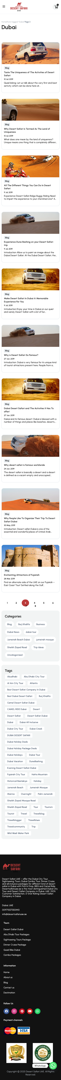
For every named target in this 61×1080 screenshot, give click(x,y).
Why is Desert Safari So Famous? (21, 355)
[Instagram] (14, 1011)
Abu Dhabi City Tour (34, 676)
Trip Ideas (38, 647)
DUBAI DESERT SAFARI (18, 735)
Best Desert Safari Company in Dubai (26, 689)
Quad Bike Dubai (12, 950)
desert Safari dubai (37, 715)
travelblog (38, 813)
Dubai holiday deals (17, 741)
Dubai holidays (15, 755)
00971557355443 (10, 909)
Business (40, 624)
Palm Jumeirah (45, 794)
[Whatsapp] (37, 1011)
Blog (7, 68)
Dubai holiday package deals (22, 748)
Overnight (26, 794)
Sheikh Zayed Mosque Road (21, 800)
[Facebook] (6, 1011)
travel (24, 813)
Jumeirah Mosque (39, 787)
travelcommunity (16, 826)
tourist (10, 813)
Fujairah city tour (16, 774)
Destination (9, 992)
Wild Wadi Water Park (18, 833)
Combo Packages (12, 955)
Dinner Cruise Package (15, 944)
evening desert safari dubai (21, 768)
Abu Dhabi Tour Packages (16, 934)
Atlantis (34, 683)
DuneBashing (36, 761)
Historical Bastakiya (17, 781)
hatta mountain (40, 774)
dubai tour (31, 632)
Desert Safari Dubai (13, 929)
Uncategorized (15, 655)
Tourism (49, 807)
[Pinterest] (22, 1011)
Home (4, 22)
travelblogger (14, 820)
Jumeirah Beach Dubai (18, 639)
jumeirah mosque (45, 639)
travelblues (34, 820)
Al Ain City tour (15, 683)
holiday (37, 781)
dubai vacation (15, 761)
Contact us (9, 987)
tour (35, 807)
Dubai (10, 722)
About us (8, 977)
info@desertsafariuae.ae (14, 914)
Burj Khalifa (24, 624)
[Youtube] (30, 1011)
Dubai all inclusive (29, 722)
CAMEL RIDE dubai (17, 709)
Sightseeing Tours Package (17, 939)
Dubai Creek (36, 728)
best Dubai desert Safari (19, 696)
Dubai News (13, 632)
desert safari (14, 715)
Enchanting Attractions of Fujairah (21, 575)
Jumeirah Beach (15, 787)
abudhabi (12, 676)
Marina (10, 794)
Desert (36, 709)
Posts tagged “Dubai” (16, 22)
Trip (33, 826)
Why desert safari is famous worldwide (24, 465)
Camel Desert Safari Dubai (20, 702)
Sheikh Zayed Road (17, 647)
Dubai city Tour (15, 728)
